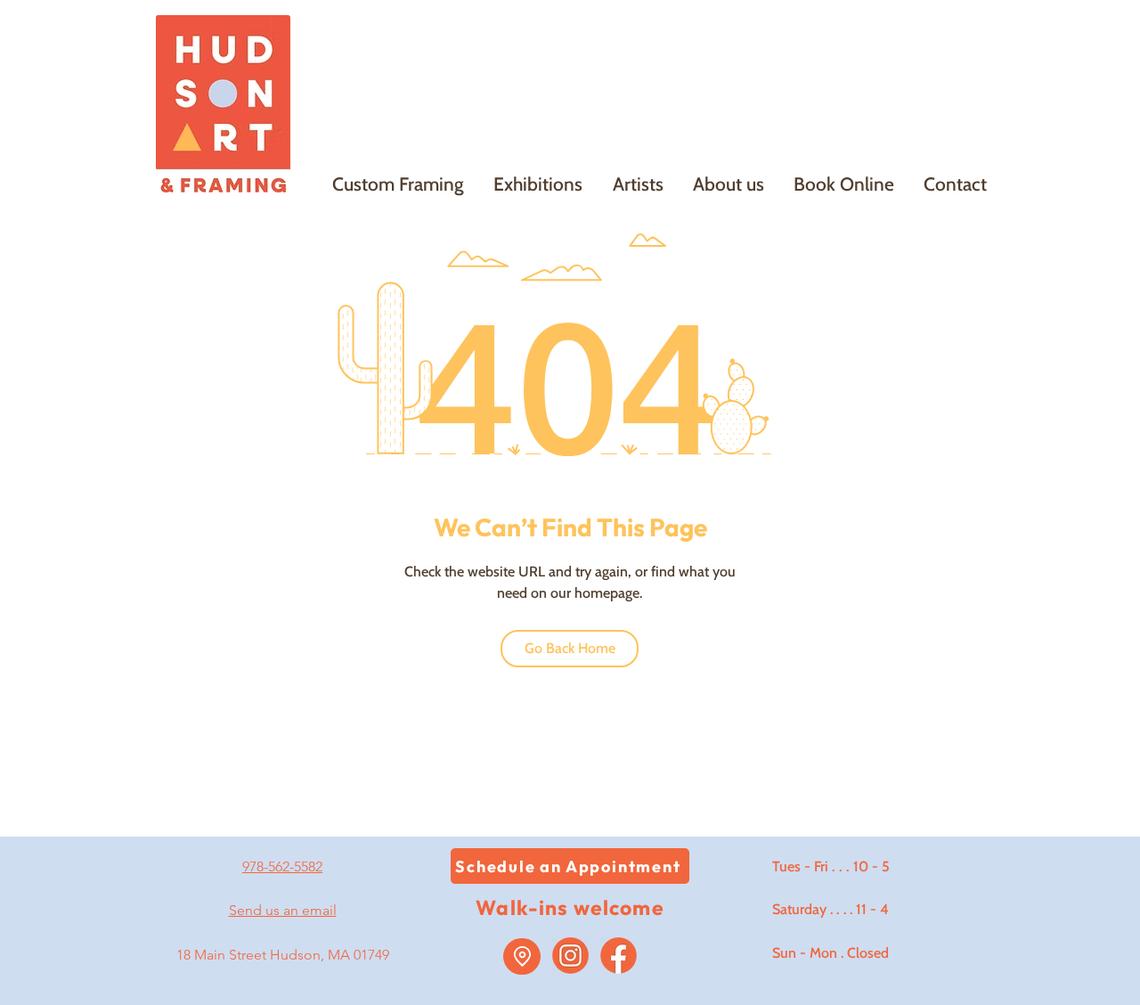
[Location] (522, 956)
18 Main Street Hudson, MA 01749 (282, 954)
